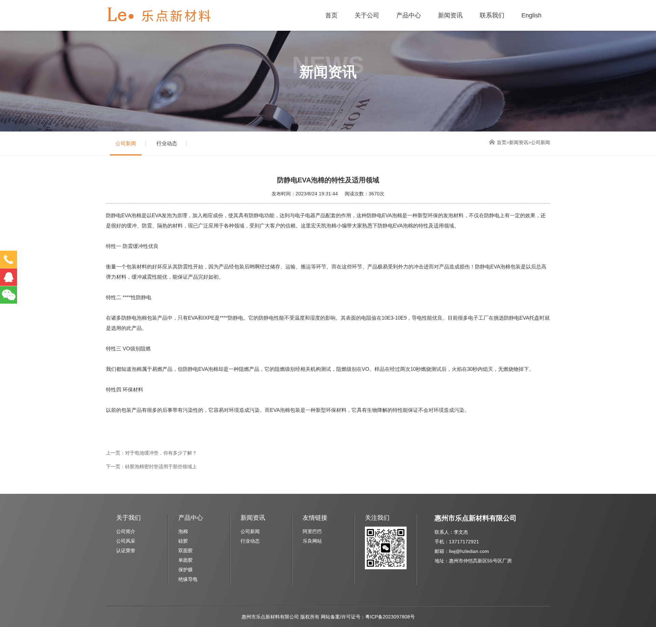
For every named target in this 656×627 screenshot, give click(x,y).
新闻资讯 (450, 15)
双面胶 (185, 550)
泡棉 (183, 531)
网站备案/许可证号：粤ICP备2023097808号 (368, 616)
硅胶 (183, 541)
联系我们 (492, 15)
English (531, 15)
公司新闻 (125, 143)
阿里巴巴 (312, 531)
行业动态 (166, 143)
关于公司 (367, 15)
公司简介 (125, 531)
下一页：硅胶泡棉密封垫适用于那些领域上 (151, 466)
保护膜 (185, 569)
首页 (331, 15)
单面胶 (185, 560)
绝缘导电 (187, 579)
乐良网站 (312, 541)
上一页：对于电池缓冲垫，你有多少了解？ (151, 453)
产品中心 (408, 15)
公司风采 (125, 541)
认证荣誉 (125, 550)
